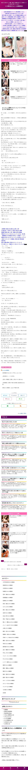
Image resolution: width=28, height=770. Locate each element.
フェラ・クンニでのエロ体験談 (9, 655)
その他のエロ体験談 (7, 689)
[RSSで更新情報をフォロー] (20, 405)
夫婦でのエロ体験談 (7, 612)
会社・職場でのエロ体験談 (9, 649)
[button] (25, 369)
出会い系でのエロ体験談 (8, 615)
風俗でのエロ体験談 (7, 671)
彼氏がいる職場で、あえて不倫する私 (10, 387)
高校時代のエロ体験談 (8, 585)
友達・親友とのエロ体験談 (9, 603)
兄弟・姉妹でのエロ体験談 (9, 594)
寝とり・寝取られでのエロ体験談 (10, 622)
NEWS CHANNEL (8, 711)
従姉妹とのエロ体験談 (8, 600)
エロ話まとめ (7, 723)
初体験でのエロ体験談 (8, 591)
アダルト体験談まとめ (9, 714)
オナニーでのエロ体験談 (8, 683)
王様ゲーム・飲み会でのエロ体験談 (10, 637)
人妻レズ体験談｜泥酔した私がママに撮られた (12, 379)
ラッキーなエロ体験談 (8, 686)
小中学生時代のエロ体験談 (9, 582)
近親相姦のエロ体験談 (8, 597)
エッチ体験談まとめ (8, 720)
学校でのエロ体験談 (7, 643)
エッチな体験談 (7, 718)
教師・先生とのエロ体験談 (9, 631)
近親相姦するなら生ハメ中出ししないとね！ (12, 372)
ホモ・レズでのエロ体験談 (9, 680)
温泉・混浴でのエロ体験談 (9, 674)
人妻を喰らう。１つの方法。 (8, 376)
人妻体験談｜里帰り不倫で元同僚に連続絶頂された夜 (13, 383)
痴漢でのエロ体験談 (7, 665)
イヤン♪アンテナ (8, 716)
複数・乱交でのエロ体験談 (9, 640)
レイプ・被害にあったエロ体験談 (10, 662)
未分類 (4, 692)
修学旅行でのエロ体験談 (8, 646)
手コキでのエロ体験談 (8, 659)
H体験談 (6, 709)
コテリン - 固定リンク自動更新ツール (25, 30)
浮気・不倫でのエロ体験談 (9, 619)
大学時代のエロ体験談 (8, 588)
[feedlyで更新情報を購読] (7, 405)
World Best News (8, 713)
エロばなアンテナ (8, 721)
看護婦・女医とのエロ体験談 (9, 634)
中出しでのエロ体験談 (8, 652)
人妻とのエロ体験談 (7, 628)
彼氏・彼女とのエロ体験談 (9, 609)
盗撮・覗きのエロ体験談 (8, 677)
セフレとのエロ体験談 (8, 606)
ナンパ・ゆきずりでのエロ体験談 (10, 625)
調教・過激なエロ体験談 (8, 668)
